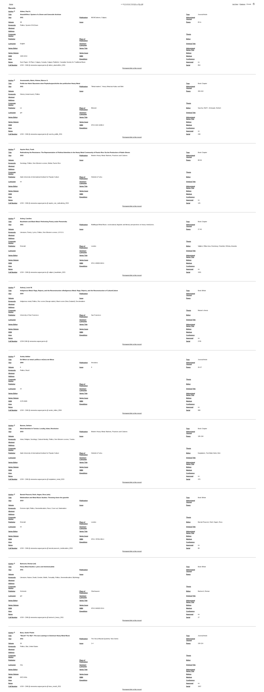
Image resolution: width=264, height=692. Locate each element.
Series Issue (83, 53)
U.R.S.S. (61, 232)
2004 (21, 362)
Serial (188, 65)
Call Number (12, 65)
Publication (83, 17)
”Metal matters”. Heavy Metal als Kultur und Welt (107, 86)
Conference (190, 59)
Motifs (45, 577)
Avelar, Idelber (25, 356)
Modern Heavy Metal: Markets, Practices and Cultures (109, 155)
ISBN (81, 56)
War (27, 646)
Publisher (11, 39)
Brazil (27, 370)
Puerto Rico (57, 163)
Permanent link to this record (131, 68)
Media (50, 163)
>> (137, 4)
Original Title (191, 43)
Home (11, 4)
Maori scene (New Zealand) (65, 301)
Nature (29, 577)
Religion (27, 439)
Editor (188, 39)
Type (188, 14)
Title (10, 14)
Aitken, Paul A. (25, 11)
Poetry (29, 232)
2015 (21, 155)
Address (11, 31)
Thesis (188, 34)
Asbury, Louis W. (26, 287)
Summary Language (83, 44)
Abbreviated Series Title (190, 49)
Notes (10, 62)
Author (10, 11)
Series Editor (13, 48)
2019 (21, 500)
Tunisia (72, 439)
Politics (22, 25)
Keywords (12, 25)
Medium (189, 56)
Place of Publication (83, 39)
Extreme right (24, 508)
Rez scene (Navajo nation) (47, 301)
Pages (188, 22)
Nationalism (62, 508)
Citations (242, 4)
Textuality (51, 577)
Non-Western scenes (40, 163)
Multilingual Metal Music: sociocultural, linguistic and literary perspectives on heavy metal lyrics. (122, 224)
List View (235, 4)
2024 (21, 293)
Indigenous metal (25, 301)
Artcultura (94, 362)
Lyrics (34, 232)
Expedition (83, 59)
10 (135, 4)
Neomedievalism (40, 508)
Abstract (11, 28)
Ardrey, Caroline (26, 218)
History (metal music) (27, 94)
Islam (22, 439)
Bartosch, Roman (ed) (28, 563)
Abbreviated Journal (190, 18)
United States (33, 646)
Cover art (55, 508)
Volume (11, 22)
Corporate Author (12, 35)
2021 (21, 224)
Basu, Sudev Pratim (27, 632)
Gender (39, 577)
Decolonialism (80, 301)
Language (12, 43)
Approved (189, 62)
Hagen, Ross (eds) (43, 494)
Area (10, 59)
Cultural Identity (43, 439)
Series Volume (13, 53)
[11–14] (140, 4)
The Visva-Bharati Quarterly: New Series (104, 639)
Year (9, 17)
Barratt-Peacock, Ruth (28, 494)
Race (49, 508)
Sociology (23, 163)
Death (35, 577)
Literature (23, 232)
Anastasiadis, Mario (27, 80)
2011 (21, 17)
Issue (81, 22)
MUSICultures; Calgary (99, 17)
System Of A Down (32, 25)
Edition (188, 53)
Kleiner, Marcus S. (41, 80)
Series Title (83, 48)
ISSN (10, 56)
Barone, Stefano (26, 425)
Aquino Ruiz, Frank (27, 149)
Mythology (76, 577)
